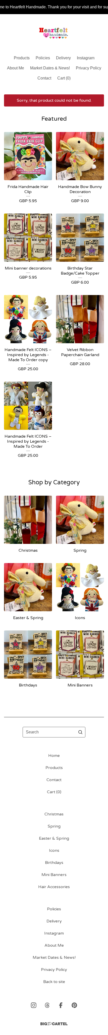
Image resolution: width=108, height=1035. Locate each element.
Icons (54, 850)
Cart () (64, 78)
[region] (54, 7)
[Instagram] (33, 1005)
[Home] (54, 32)
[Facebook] (61, 1005)
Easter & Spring (54, 838)
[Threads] (47, 1005)
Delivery (63, 58)
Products (22, 58)
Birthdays (54, 862)
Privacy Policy (88, 68)
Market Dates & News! (50, 68)
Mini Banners (54, 874)
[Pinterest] (74, 1005)
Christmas (54, 814)
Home (54, 755)
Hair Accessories (54, 886)
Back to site (54, 981)
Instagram (85, 58)
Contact (44, 78)
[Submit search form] (80, 732)
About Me (15, 68)
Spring (54, 826)
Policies (43, 58)
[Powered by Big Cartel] (54, 1023)
